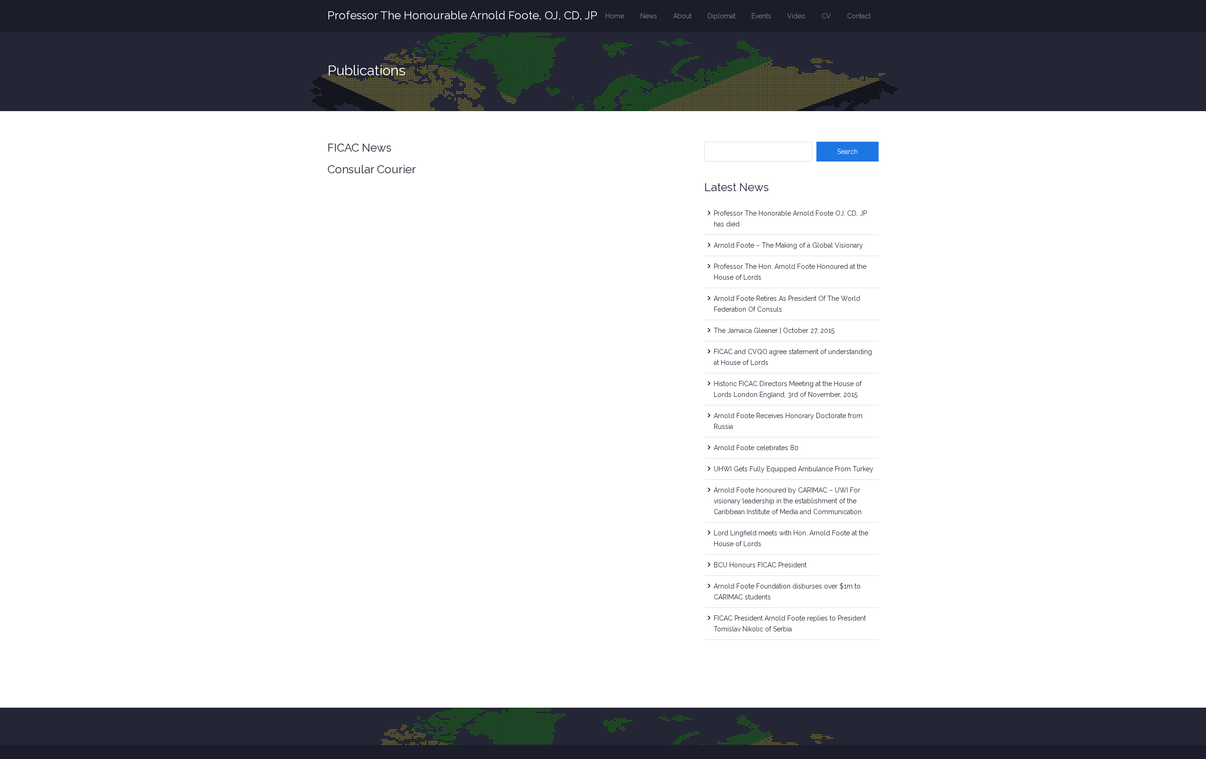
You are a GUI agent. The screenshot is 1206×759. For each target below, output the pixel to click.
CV (826, 16)
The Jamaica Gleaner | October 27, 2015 (774, 330)
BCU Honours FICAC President (760, 565)
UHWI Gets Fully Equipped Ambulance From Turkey (793, 469)
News (648, 16)
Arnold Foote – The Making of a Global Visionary (788, 245)
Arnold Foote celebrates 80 (756, 448)
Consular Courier (371, 169)
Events (761, 16)
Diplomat (721, 16)
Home (614, 16)
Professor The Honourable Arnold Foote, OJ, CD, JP (462, 15)
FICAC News (359, 147)
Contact (859, 16)
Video (796, 16)
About (682, 16)
